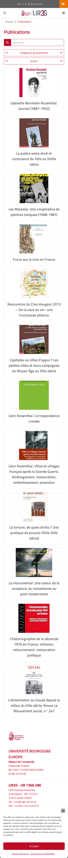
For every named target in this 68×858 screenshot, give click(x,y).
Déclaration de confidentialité (42, 853)
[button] (63, 810)
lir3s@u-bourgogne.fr (27, 806)
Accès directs (35, 4)
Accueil (9, 22)
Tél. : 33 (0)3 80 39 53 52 (22, 802)
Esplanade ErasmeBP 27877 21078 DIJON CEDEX (26, 768)
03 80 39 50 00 (17, 774)
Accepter (34, 846)
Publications (24, 22)
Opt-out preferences (20, 853)
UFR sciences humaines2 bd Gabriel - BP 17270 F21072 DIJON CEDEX (23, 794)
